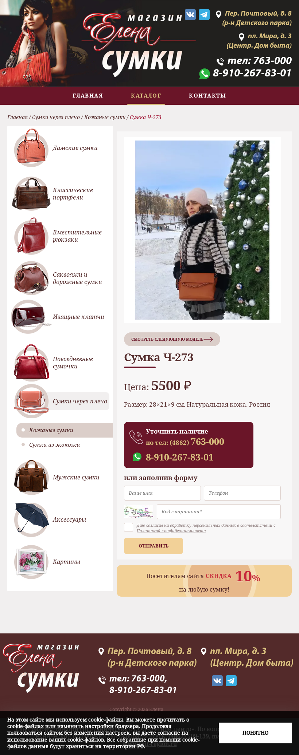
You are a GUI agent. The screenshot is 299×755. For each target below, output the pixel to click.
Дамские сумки (75, 148)
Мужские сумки (76, 477)
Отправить (153, 545)
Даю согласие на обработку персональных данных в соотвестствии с (206, 528)
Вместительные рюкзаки (77, 236)
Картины (66, 562)
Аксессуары (69, 519)
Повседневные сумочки (73, 363)
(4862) (197, 442)
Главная (88, 95)
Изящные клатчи (78, 317)
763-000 (272, 61)
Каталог (146, 95)
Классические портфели (73, 194)
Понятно (255, 732)
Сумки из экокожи (54, 444)
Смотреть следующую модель (167, 339)
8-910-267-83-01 (252, 73)
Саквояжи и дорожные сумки (77, 278)
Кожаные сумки (104, 117)
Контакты (207, 95)
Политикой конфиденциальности (171, 530)
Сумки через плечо (56, 117)
